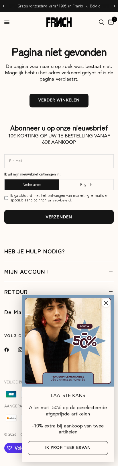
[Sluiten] (106, 303)
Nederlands (32, 184)
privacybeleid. (60, 200)
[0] (110, 22)
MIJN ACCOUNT (26, 271)
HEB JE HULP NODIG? (34, 251)
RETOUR (16, 291)
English (86, 184)
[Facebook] (10, 349)
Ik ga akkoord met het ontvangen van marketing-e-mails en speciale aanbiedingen (59, 198)
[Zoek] (101, 22)
